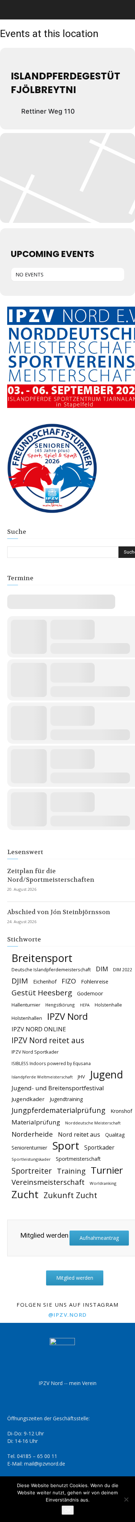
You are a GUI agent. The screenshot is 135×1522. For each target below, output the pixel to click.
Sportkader (99, 1147)
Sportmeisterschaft (78, 1158)
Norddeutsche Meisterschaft (93, 1123)
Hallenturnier (26, 1004)
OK (67, 1510)
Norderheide (32, 1134)
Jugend (106, 1074)
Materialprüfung (36, 1122)
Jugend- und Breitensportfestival (58, 1088)
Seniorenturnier (29, 1147)
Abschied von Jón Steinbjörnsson (58, 912)
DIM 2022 (122, 969)
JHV (81, 1076)
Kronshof (121, 1111)
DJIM (20, 981)
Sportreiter (32, 1171)
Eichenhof (45, 981)
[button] (12, 9)
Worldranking (103, 1183)
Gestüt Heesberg (42, 992)
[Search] (125, 9)
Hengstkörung (60, 1005)
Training (71, 1171)
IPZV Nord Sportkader (35, 1052)
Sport (65, 1146)
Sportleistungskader (31, 1159)
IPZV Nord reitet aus (48, 1040)
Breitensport (42, 958)
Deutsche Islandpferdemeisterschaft (51, 970)
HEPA (85, 1005)
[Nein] (126, 1499)
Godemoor (90, 993)
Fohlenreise (94, 981)
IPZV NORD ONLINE (39, 1029)
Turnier (107, 1170)
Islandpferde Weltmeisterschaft (42, 1076)
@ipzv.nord (67, 1314)
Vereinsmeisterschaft (48, 1182)
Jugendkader (28, 1098)
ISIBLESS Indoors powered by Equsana (51, 1063)
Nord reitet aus (79, 1134)
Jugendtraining (66, 1099)
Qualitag (115, 1134)
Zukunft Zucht (70, 1195)
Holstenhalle (108, 1005)
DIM (102, 969)
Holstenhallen (27, 1018)
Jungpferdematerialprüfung (58, 1110)
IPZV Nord (67, 1016)
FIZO (69, 981)
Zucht (25, 1194)
